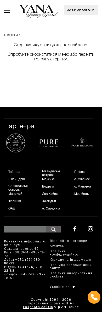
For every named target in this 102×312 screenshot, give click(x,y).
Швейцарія (16, 179)
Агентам (57, 246)
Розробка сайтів (38, 307)
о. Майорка (82, 186)
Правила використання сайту (71, 267)
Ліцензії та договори (68, 241)
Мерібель (81, 194)
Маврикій (15, 194)
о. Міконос (82, 179)
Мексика (48, 179)
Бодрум (48, 186)
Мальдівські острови (51, 173)
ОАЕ (11, 208)
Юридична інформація (70, 259)
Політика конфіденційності (66, 253)
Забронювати (81, 10)
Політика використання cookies (71, 275)
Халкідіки (49, 201)
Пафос (79, 172)
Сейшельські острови (18, 187)
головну (41, 59)
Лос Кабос (50, 194)
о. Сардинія (51, 208)
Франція (14, 201)
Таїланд (14, 172)
